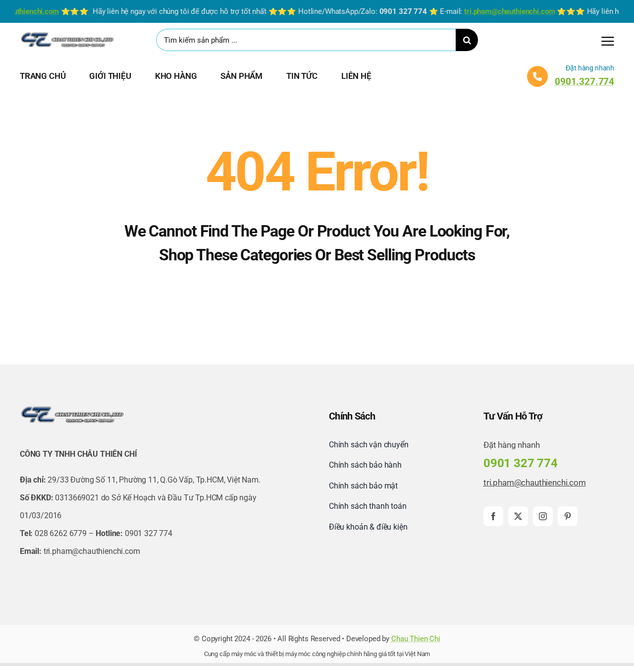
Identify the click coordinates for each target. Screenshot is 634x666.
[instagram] (543, 516)
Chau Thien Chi (415, 638)
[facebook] (493, 516)
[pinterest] (568, 516)
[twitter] (518, 516)
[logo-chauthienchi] (67, 34)
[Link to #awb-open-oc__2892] (607, 41)
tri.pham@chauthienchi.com (534, 482)
